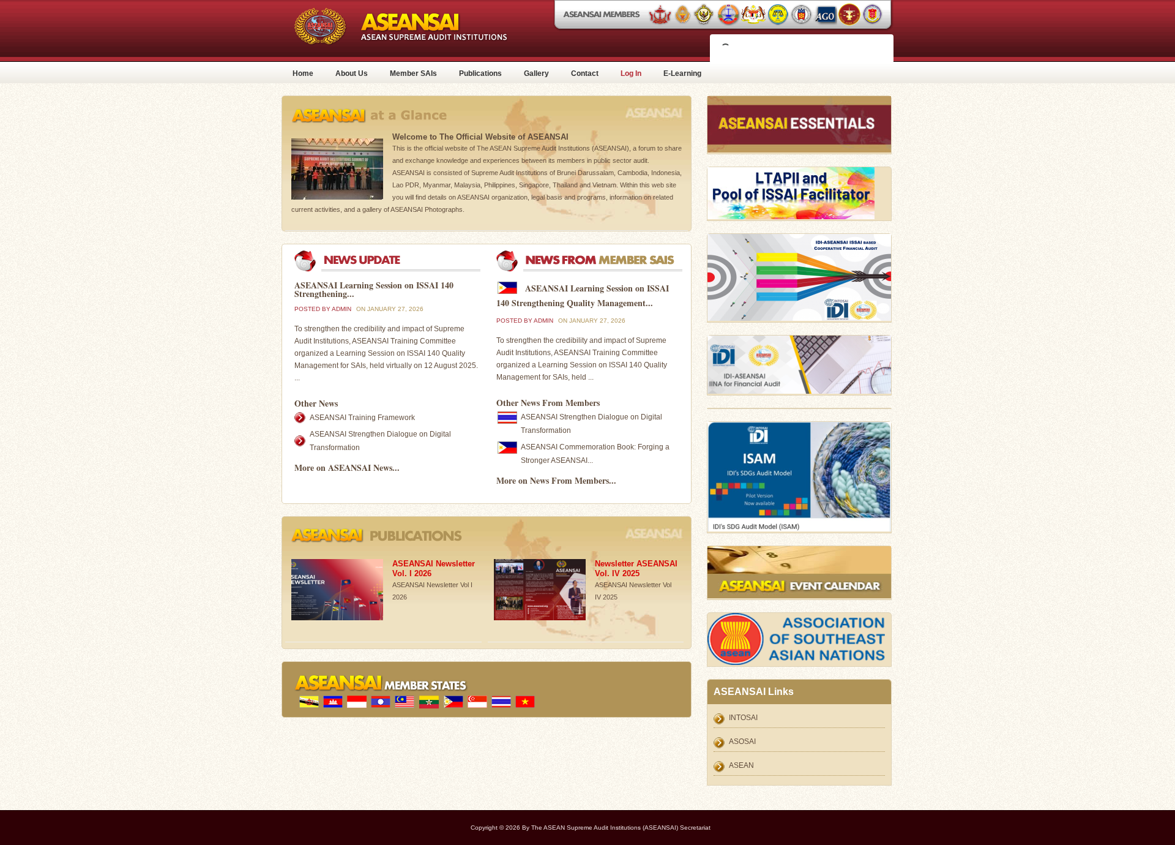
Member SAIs (413, 73)
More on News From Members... (556, 480)
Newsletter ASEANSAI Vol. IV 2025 (636, 568)
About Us (351, 73)
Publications (480, 73)
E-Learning (682, 73)
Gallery (536, 73)
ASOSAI (742, 741)
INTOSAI (743, 717)
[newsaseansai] (394, 269)
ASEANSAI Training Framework (362, 417)
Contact (585, 73)
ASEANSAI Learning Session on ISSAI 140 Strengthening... (373, 289)
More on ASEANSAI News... (347, 467)
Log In (631, 73)
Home (303, 73)
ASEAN (741, 765)
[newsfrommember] (596, 269)
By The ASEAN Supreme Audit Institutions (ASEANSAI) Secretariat (616, 827)
